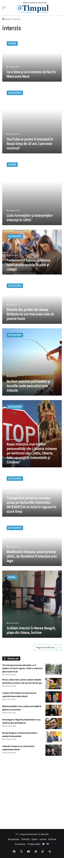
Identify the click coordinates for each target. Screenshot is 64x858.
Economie (20, 843)
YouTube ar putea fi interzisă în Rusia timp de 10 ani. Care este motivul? (30, 143)
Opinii (34, 839)
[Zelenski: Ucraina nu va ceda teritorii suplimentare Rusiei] (53, 750)
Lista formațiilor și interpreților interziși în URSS (30, 217)
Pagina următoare (45, 647)
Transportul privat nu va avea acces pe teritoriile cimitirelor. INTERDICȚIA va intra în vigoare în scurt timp (31, 505)
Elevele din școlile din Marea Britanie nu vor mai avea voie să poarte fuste (30, 314)
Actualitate (13, 839)
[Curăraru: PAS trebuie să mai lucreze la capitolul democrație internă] (53, 697)
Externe (52, 839)
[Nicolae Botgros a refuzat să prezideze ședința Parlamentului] (53, 736)
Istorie (42, 839)
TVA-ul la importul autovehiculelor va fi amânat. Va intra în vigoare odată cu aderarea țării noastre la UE (22, 668)
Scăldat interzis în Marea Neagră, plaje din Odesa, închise (31, 630)
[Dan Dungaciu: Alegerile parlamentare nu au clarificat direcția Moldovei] (53, 723)
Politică (25, 839)
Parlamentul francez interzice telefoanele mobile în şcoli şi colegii (28, 264)
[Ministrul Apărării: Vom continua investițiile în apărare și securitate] (53, 710)
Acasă (7, 18)
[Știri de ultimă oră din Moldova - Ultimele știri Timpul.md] (32, 7)
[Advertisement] (32, 792)
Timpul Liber (33, 843)
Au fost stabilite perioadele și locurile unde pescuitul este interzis (28, 386)
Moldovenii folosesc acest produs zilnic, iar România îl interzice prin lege (32, 556)
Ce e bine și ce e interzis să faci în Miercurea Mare (31, 74)
